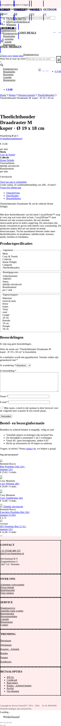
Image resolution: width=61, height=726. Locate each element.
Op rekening (13, 691)
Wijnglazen (6, 645)
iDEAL (10, 677)
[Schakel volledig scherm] (4, 722)
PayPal (10, 688)
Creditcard (12, 680)
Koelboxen (5, 661)
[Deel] (7, 722)
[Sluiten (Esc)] (10, 722)
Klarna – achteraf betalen (19, 685)
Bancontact (12, 682)
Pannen (4, 657)
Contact (4, 624)
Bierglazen (5, 640)
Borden (4, 653)
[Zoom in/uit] (1, 722)
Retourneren (6, 622)
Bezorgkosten (7, 613)
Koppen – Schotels (9, 649)
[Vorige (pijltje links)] (1, 725)
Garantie (4, 619)
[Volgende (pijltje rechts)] (4, 725)
